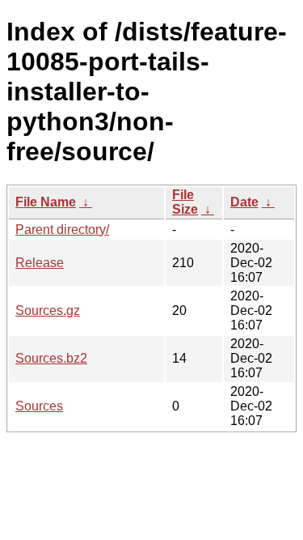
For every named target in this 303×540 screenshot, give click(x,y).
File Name (45, 202)
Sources (39, 406)
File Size (185, 202)
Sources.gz (47, 310)
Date (244, 202)
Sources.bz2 (51, 358)
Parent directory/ (62, 229)
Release (39, 263)
